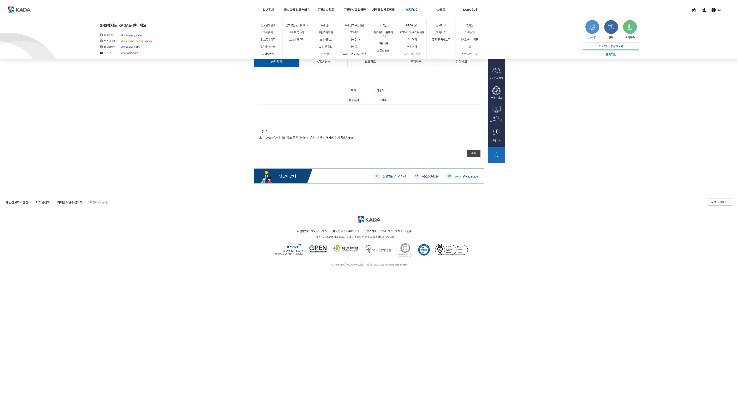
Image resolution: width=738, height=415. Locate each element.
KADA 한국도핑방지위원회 (19, 9)
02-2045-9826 (430, 176)
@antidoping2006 (130, 47)
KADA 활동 (323, 61)
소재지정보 (326, 39)
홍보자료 (441, 25)
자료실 (441, 9)
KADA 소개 (470, 9)
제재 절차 (354, 39)
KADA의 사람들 (469, 39)
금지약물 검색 (496, 77)
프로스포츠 (383, 50)
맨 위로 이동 (496, 155)
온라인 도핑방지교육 (611, 46)
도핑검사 (325, 25)
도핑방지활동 (325, 9)
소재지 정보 (496, 97)
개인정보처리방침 (17, 202)
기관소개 (470, 32)
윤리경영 (412, 39)
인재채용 (415, 61)
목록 (473, 153)
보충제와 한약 (296, 39)
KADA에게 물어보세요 (412, 32)
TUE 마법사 (383, 25)
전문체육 (383, 43)
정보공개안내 (268, 25)
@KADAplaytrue (129, 53)
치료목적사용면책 (383, 9)
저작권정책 (43, 202)
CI (470, 46)
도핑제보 (325, 54)
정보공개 (268, 9)
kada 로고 (369, 219)
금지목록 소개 (296, 32)
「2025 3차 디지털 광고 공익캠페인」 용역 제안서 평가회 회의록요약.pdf (308, 137)
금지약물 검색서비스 (297, 9)
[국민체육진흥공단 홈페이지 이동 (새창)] (287, 250)
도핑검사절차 (325, 32)
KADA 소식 (412, 25)
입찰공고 (461, 61)
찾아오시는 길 (100, 202)
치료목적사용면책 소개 (383, 34)
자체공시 (268, 32)
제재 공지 (354, 46)
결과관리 (354, 32)
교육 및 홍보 (325, 46)
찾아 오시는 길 (470, 54)
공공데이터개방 (268, 46)
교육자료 (441, 32)
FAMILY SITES (718, 202)
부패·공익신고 (412, 54)
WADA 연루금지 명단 (354, 54)
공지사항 (276, 61)
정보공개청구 (268, 39)
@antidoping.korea (131, 35)
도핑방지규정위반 (354, 9)
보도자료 (370, 61)
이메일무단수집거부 (69, 202)
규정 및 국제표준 (441, 39)
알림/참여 (412, 9)
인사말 (470, 25)
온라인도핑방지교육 (496, 119)
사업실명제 (268, 54)
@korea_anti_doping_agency (136, 41)
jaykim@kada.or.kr (466, 176)
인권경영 (412, 46)
